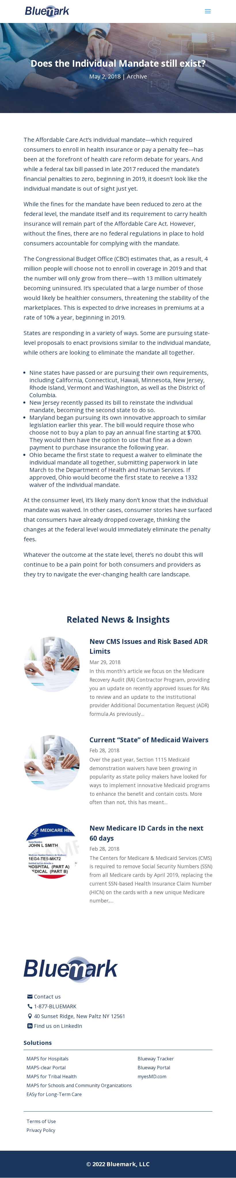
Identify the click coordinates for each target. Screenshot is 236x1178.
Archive (137, 76)
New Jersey (44, 402)
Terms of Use (41, 1121)
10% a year (58, 317)
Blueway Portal (154, 1067)
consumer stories (148, 510)
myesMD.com (152, 1076)
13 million (159, 278)
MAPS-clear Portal (46, 1067)
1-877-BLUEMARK (55, 1006)
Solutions (38, 1043)
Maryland (42, 417)
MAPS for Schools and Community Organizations (79, 1085)
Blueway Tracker (156, 1058)
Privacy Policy (40, 1130)
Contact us (47, 996)
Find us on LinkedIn (58, 1025)
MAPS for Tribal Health (51, 1076)
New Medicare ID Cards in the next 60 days (146, 832)
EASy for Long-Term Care (54, 1094)
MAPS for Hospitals (47, 1058)
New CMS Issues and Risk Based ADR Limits (149, 646)
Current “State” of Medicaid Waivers (149, 739)
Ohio (35, 455)
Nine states (44, 372)
